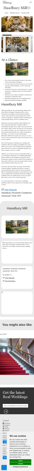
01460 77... (9, 275)
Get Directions (10, 281)
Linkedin (6, 430)
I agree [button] (20, 460)
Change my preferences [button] (20, 466)
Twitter (6, 427)
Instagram (7, 425)
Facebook (7, 423)
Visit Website (10, 189)
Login (4, 450)
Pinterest (6, 428)
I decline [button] (20, 463)
